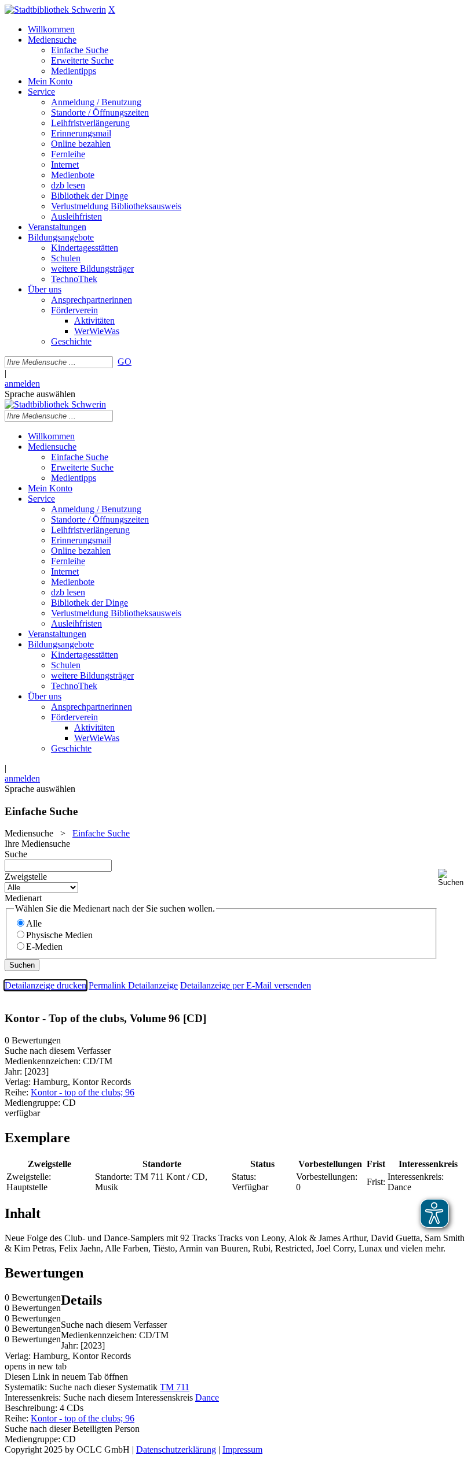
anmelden (22, 383)
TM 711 (174, 1387)
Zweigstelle (26, 877)
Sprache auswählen (40, 394)
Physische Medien (59, 935)
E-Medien (44, 946)
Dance (207, 1397)
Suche (16, 854)
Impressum (242, 1449)
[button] (454, 878)
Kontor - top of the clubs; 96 (82, 1092)
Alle (34, 923)
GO (124, 361)
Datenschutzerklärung (176, 1449)
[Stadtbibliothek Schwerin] (55, 9)
